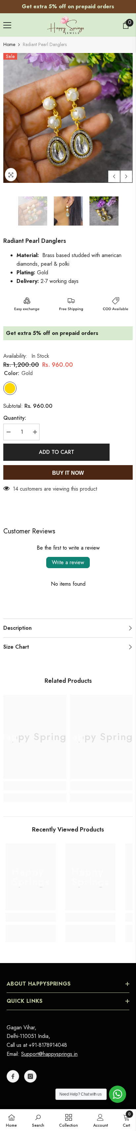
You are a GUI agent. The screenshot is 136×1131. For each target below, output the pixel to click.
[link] (34, 782)
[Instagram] (30, 1073)
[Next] (126, 173)
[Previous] (114, 173)
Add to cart (56, 449)
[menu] (7, 22)
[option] (68, 115)
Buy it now (68, 469)
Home (9, 41)
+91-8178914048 (48, 1042)
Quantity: (14, 414)
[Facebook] (13, 1073)
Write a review (68, 559)
